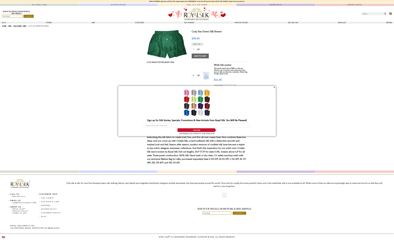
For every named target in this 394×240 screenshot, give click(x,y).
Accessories (139, 23)
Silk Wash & (39, 5)
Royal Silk (19, 209)
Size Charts (47, 198)
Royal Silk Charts (197, 5)
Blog (4, 23)
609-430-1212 (19, 196)
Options (118, 5)
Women (49, 23)
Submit (28, 16)
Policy (276, 5)
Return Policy (49, 209)
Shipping (45, 205)
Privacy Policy (20, 211)
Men (93, 23)
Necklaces (342, 23)
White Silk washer (241, 23)
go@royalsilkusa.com (24, 203)
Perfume (389, 23)
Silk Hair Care (293, 23)
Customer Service (51, 213)
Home (4, 26)
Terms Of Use (20, 213)
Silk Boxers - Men (19, 26)
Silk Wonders (189, 23)
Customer (354, 5)
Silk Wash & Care (50, 201)
